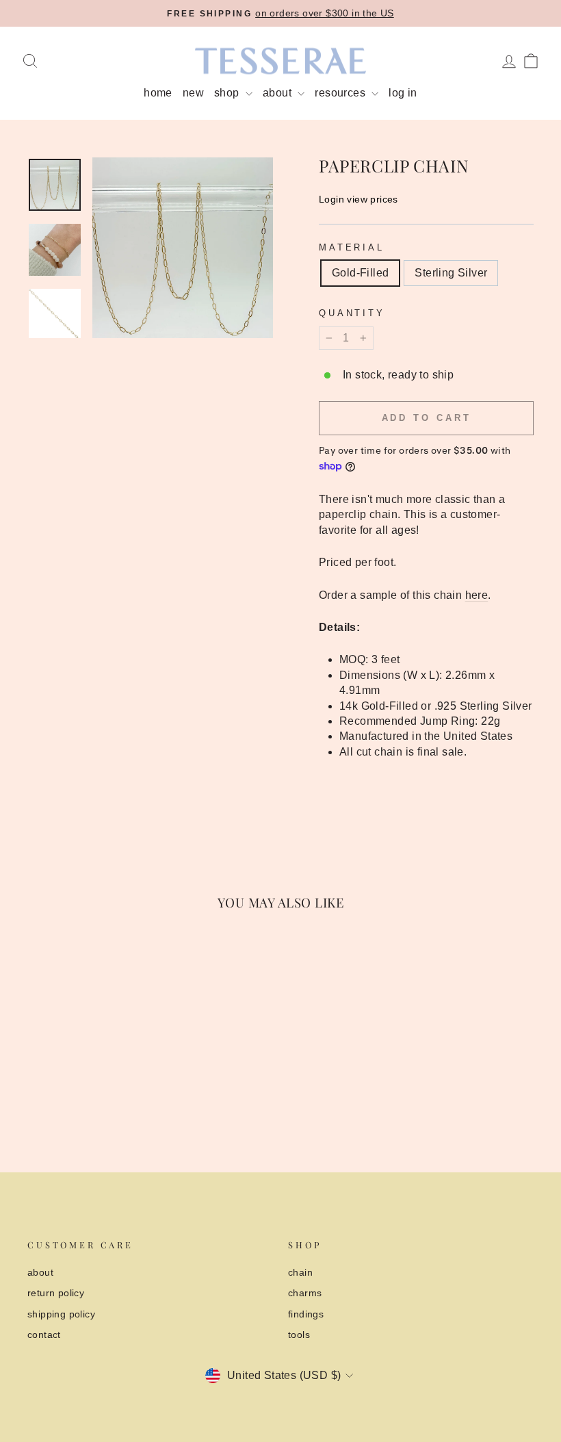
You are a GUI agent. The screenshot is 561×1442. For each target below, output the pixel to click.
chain (300, 1272)
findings (306, 1314)
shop (228, 93)
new (193, 93)
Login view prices (358, 199)
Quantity (352, 313)
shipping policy (61, 1314)
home (158, 93)
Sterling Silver (451, 273)
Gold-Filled (360, 273)
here (476, 595)
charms (305, 1293)
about (278, 93)
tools (299, 1335)
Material (351, 247)
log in (403, 93)
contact (44, 1335)
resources (341, 93)
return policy (55, 1293)
